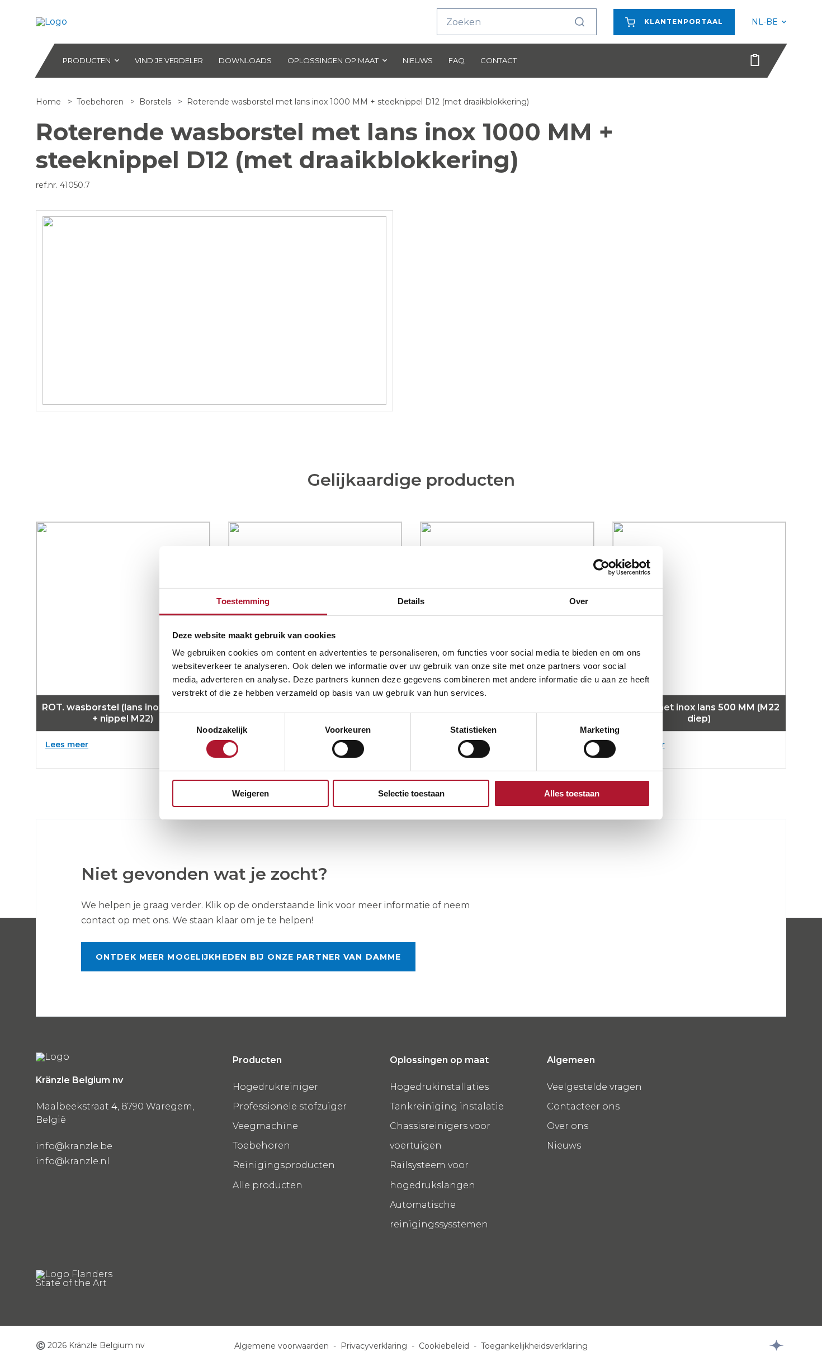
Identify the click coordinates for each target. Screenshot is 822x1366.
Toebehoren (101, 102)
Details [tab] (411, 601)
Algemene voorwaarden (281, 1346)
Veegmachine (265, 1126)
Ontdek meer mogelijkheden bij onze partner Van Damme (248, 957)
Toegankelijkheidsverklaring (534, 1346)
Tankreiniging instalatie (447, 1106)
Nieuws (418, 60)
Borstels (156, 102)
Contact (498, 60)
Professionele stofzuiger (290, 1106)
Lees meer (89, 744)
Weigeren (250, 793)
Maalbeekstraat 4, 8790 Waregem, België (115, 1113)
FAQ (456, 60)
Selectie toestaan (411, 793)
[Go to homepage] (92, 21)
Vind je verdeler (169, 60)
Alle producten (268, 1185)
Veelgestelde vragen (594, 1087)
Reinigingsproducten (284, 1165)
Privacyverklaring (374, 1346)
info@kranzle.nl (73, 1161)
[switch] (348, 749)
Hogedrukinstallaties (439, 1087)
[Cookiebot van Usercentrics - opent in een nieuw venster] (601, 566)
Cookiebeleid (444, 1346)
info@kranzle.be (74, 1146)
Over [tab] (578, 601)
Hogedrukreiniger (275, 1087)
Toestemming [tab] (243, 601)
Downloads (245, 60)
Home (49, 102)
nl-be (769, 22)
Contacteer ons (583, 1106)
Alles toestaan (571, 793)
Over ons (567, 1126)
